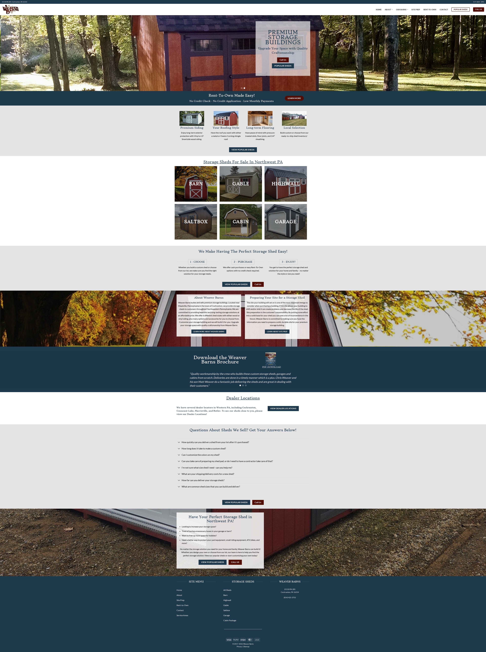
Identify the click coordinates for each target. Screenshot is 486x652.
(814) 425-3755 (290, 597)
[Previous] (13, 53)
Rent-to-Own (429, 9)
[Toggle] (179, 442)
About (388, 9)
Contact (444, 9)
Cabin (241, 221)
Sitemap (246, 647)
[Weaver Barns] (15, 9)
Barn (196, 183)
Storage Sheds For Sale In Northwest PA (243, 162)
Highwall (286, 183)
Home (378, 9)
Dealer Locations (243, 398)
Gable (240, 183)
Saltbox (196, 221)
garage (286, 221)
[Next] (473, 53)
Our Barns (401, 9)
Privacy (239, 647)
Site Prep (415, 9)
